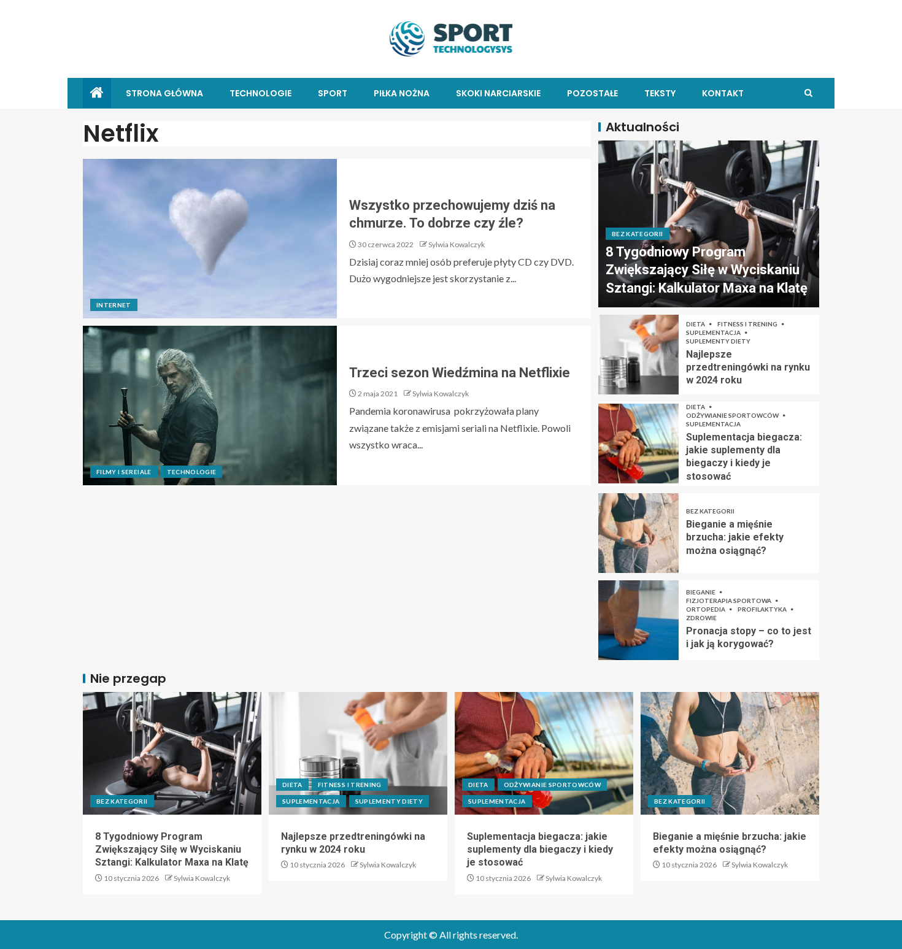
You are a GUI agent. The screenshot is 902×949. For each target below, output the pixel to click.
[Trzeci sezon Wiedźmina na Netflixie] (210, 405)
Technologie (260, 93)
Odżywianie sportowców (733, 415)
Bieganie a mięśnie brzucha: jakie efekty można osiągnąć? (735, 537)
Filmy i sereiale (124, 471)
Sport (332, 93)
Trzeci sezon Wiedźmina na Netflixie (459, 372)
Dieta (696, 324)
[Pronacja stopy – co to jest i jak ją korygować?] (638, 620)
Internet (113, 305)
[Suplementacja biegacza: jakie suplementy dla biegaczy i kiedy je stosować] (638, 443)
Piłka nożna (402, 93)
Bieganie (701, 592)
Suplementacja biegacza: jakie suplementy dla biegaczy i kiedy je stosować (540, 850)
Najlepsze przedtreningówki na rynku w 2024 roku (748, 367)
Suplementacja (714, 332)
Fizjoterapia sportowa (729, 600)
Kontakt (723, 93)
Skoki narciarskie (498, 93)
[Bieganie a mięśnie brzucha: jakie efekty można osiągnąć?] (638, 533)
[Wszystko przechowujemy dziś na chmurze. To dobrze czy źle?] (210, 238)
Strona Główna (164, 93)
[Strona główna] (97, 93)
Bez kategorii (637, 233)
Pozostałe (592, 93)
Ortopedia (706, 609)
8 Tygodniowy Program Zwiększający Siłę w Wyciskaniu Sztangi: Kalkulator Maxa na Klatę (707, 270)
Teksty (660, 93)
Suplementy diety (718, 341)
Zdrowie (701, 617)
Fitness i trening (748, 324)
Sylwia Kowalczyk (456, 244)
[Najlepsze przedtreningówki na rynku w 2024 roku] (638, 354)
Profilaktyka (763, 609)
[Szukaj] (808, 93)
